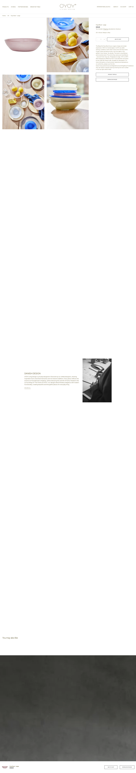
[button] (103, 6)
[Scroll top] (133, 770)
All (8, 15)
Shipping (105, 29)
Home (4, 15)
